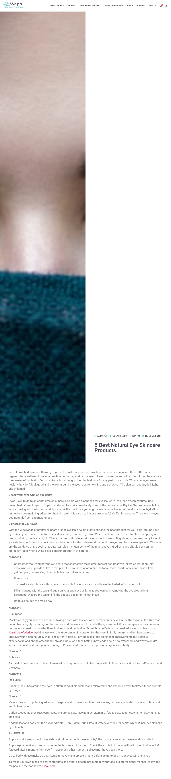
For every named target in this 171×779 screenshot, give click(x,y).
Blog (151, 5)
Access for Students (113, 5)
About (130, 5)
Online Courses (56, 5)
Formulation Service (89, 5)
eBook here (48, 766)
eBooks (71, 5)
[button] (166, 6)
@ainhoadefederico (21, 632)
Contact (141, 5)
